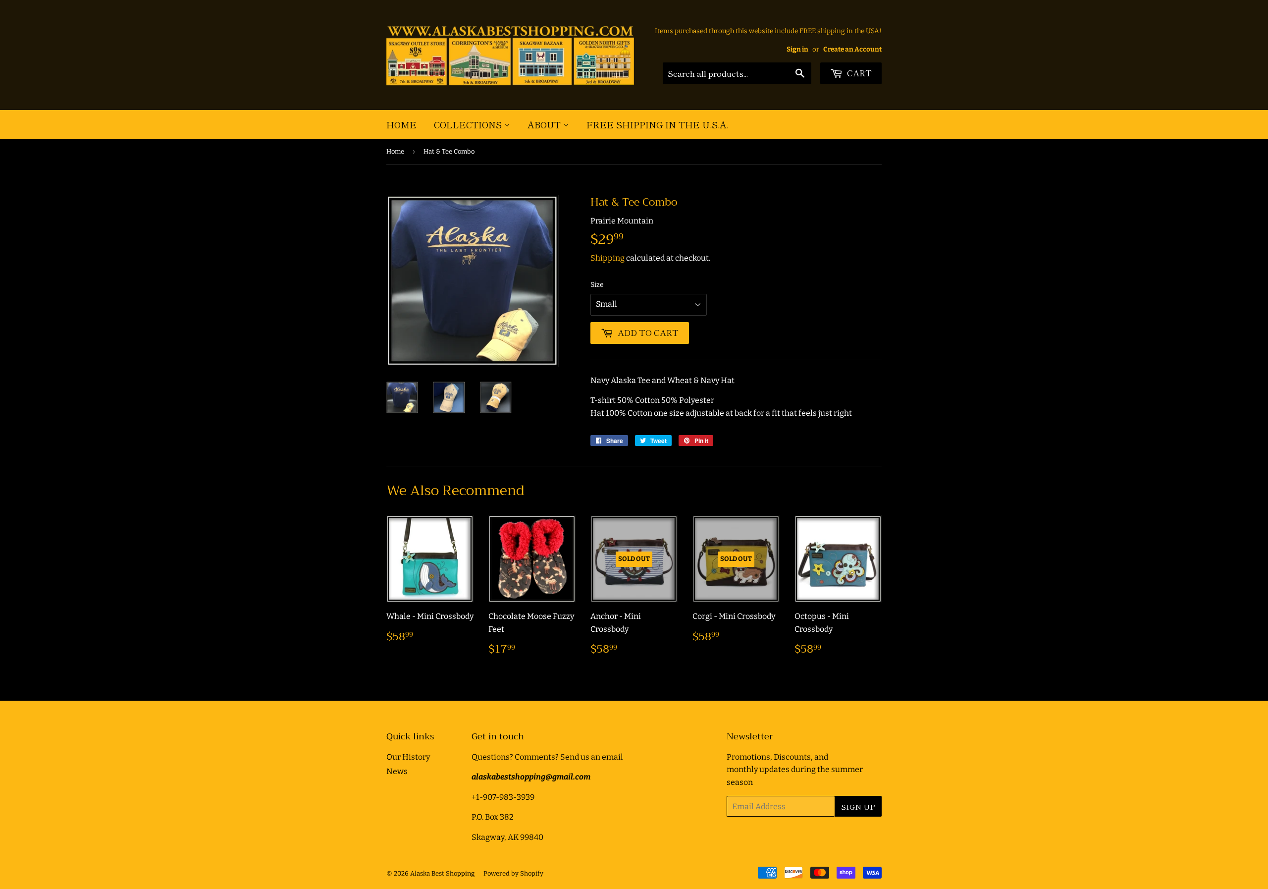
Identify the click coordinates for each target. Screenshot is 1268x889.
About (545, 124)
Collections (469, 124)
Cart (858, 72)
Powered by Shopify (513, 873)
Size (597, 284)
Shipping (607, 258)
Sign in (797, 49)
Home (401, 124)
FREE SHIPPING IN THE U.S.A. (657, 124)
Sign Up (858, 806)
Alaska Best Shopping (442, 873)
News (397, 771)
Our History (408, 757)
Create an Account (852, 49)
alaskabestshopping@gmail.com (531, 776)
